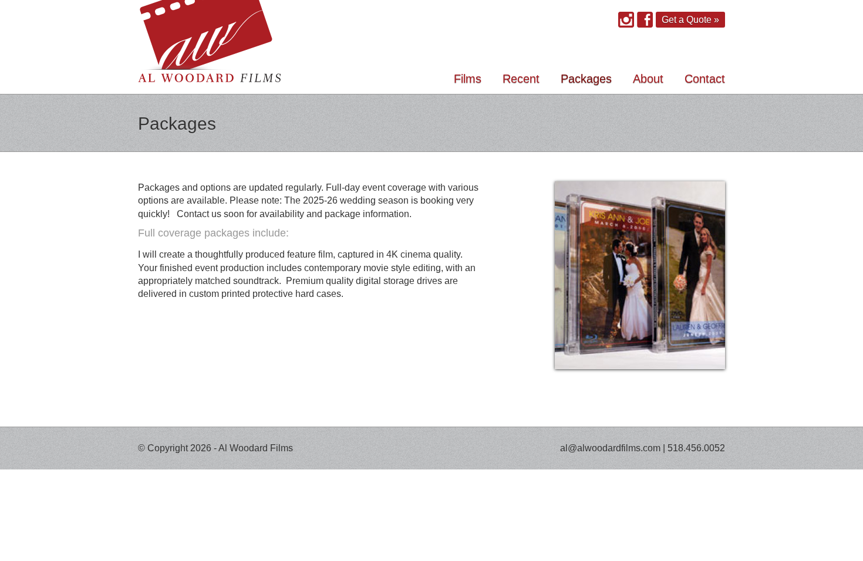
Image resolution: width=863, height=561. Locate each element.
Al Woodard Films (209, 47)
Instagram (626, 20)
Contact (705, 78)
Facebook (645, 20)
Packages (586, 78)
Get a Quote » (690, 20)
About (648, 78)
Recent (521, 78)
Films (467, 78)
